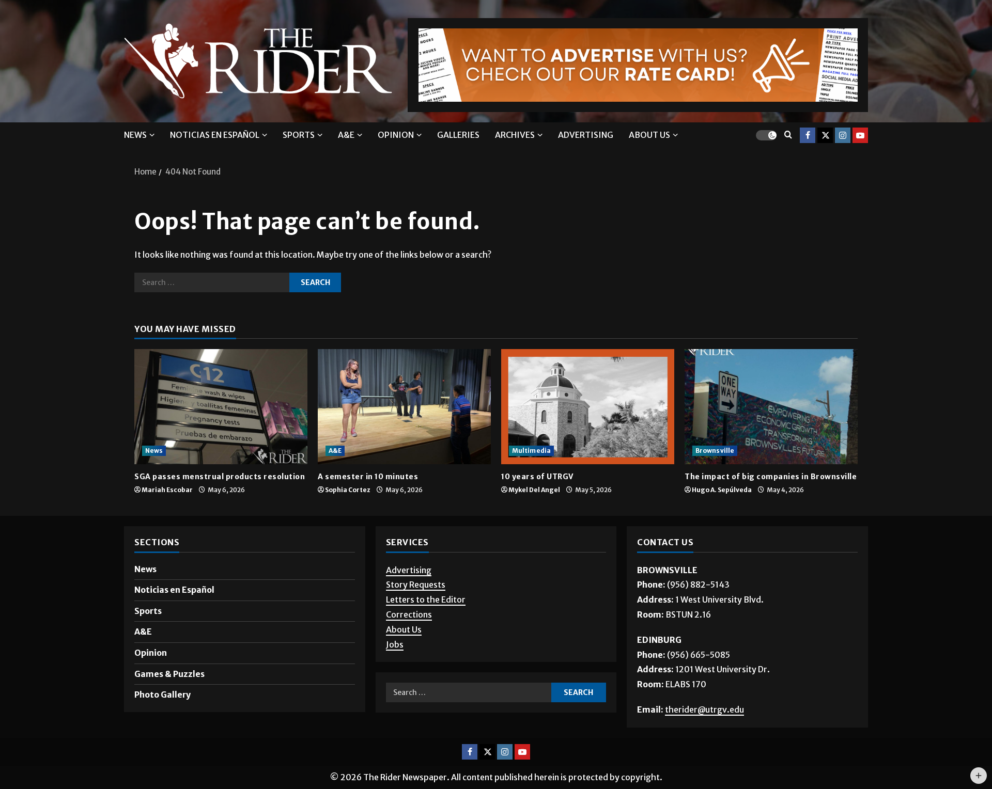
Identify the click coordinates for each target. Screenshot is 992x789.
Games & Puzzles (169, 674)
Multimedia (531, 450)
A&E (346, 135)
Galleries (458, 135)
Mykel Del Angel (534, 490)
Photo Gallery (162, 694)
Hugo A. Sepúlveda (722, 490)
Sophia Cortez (347, 490)
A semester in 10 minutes (368, 476)
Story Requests (415, 584)
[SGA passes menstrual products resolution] (220, 406)
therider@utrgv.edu (704, 709)
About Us (404, 629)
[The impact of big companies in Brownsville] (771, 406)
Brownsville (714, 450)
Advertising (585, 135)
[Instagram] (842, 135)
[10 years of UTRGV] (587, 406)
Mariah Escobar (167, 490)
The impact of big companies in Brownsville (771, 476)
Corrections (409, 614)
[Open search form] (788, 135)
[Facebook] (807, 135)
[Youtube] (860, 135)
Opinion (396, 135)
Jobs (395, 644)
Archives (515, 135)
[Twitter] (825, 135)
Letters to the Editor (426, 599)
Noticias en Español (214, 135)
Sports (299, 135)
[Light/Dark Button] (766, 135)
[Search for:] (211, 282)
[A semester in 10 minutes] (404, 406)
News (135, 135)
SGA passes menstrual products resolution (219, 476)
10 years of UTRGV (537, 476)
